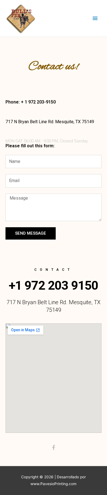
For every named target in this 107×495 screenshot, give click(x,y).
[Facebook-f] (53, 447)
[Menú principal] (95, 18)
